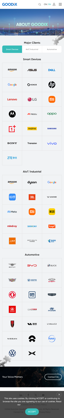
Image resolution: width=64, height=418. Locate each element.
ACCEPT (32, 411)
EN (49, 4)
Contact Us (53, 377)
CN (45, 4)
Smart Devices (12, 49)
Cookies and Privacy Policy (34, 404)
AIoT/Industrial (32, 49)
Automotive (52, 49)
